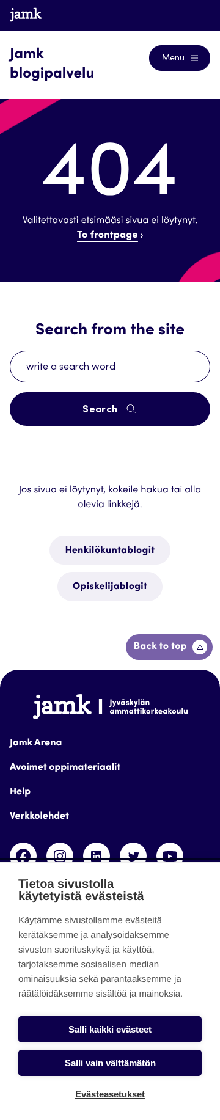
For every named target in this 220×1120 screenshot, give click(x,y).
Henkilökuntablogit (110, 551)
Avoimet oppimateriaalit (65, 768)
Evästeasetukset (110, 1094)
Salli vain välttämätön (110, 1063)
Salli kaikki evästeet (110, 1029)
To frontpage (107, 236)
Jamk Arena (36, 743)
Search (101, 410)
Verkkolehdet (39, 817)
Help (20, 792)
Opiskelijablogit (110, 587)
